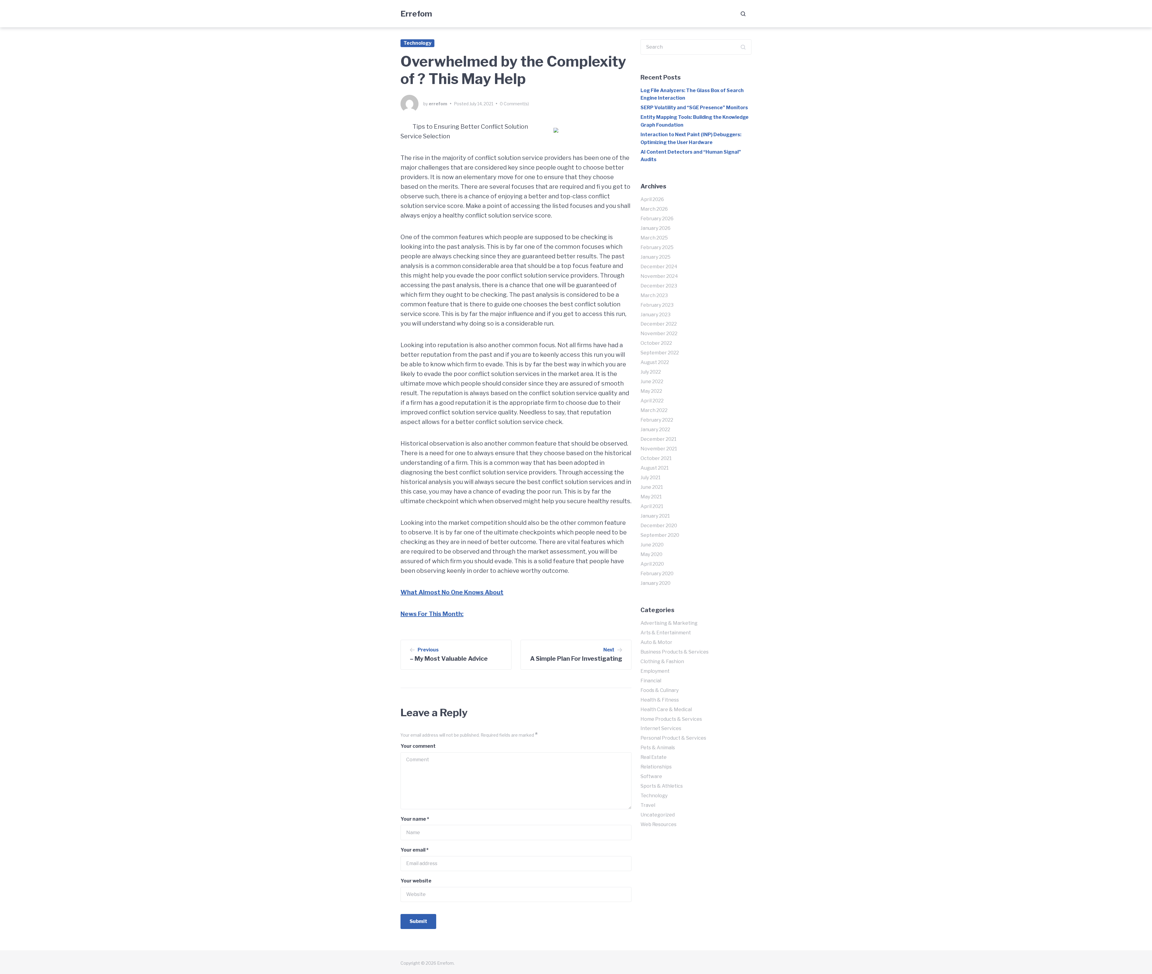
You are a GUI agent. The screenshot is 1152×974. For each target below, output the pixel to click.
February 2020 (657, 573)
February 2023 (657, 305)
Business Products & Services (674, 652)
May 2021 (651, 497)
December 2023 (658, 286)
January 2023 (655, 314)
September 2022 (659, 353)
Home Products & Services (671, 719)
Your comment (418, 746)
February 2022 (656, 420)
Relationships (656, 767)
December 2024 (658, 266)
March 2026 (654, 209)
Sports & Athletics (661, 786)
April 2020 (652, 564)
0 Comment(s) (514, 103)
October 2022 (656, 343)
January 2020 (655, 583)
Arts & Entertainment (665, 633)
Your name (414, 819)
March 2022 (654, 410)
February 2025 (657, 247)
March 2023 (654, 295)
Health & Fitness (659, 700)
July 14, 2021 (481, 103)
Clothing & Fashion (662, 661)
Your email (414, 850)
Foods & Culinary (659, 690)
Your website (415, 881)
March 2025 (654, 238)
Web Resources (658, 824)
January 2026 (655, 228)
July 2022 (650, 372)
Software (651, 776)
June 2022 (651, 381)
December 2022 (658, 324)
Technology (417, 43)
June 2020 (652, 545)
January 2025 (655, 257)
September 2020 (659, 535)
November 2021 (658, 449)
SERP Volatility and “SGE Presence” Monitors (694, 107)
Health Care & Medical (666, 709)
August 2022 (654, 362)
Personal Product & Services (673, 738)
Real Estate (653, 757)
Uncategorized (657, 815)
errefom (438, 103)
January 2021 (655, 516)
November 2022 (658, 333)
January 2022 (655, 429)
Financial (650, 681)
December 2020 (658, 525)
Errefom (416, 13)
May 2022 (651, 391)
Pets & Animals (657, 747)
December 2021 (658, 439)
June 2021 (651, 487)
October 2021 (656, 458)
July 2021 (650, 477)
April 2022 (652, 401)
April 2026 (652, 199)
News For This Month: (432, 614)
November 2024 (659, 276)
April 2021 (651, 506)
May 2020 (651, 554)
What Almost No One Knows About (451, 592)
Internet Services (660, 728)
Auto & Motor (656, 642)
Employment (655, 671)
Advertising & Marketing (669, 623)
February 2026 (657, 218)
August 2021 (654, 468)
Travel (647, 805)
